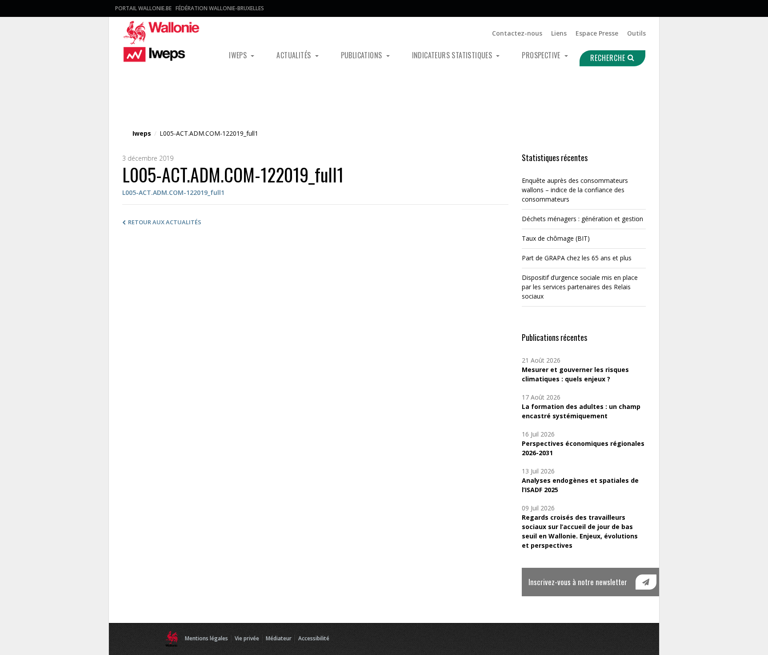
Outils (636, 33)
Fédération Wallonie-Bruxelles (220, 8)
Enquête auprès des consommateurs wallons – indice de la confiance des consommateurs (575, 189)
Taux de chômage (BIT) (556, 238)
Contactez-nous (517, 33)
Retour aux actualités (164, 222)
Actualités (294, 55)
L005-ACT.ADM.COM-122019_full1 (173, 192)
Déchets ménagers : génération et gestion (582, 218)
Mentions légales (206, 638)
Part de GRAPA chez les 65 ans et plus (577, 258)
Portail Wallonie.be (143, 8)
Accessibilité (313, 638)
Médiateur (279, 638)
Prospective (542, 55)
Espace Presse (597, 33)
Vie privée (247, 638)
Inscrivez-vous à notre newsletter (577, 581)
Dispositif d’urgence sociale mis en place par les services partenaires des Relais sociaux (580, 286)
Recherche (609, 58)
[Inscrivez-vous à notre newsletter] (646, 582)
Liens (559, 33)
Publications (362, 55)
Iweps (238, 55)
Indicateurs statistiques (453, 55)
